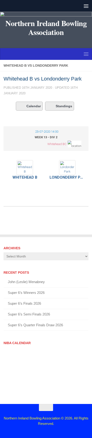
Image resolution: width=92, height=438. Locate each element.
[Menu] (86, 6)
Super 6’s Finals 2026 (24, 303)
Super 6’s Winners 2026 (26, 293)
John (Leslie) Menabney (26, 282)
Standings (64, 106)
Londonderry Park (67, 177)
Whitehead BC (57, 144)
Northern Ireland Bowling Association (46, 28)
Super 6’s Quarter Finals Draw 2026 (35, 325)
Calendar (33, 106)
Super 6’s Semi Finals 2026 (29, 314)
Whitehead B (25, 177)
